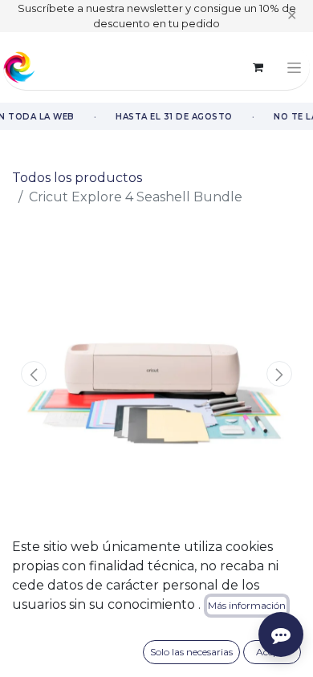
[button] (33, 374)
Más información (247, 605)
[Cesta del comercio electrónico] (257, 67)
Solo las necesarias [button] (191, 652)
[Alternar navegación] (294, 67)
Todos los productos (77, 177)
